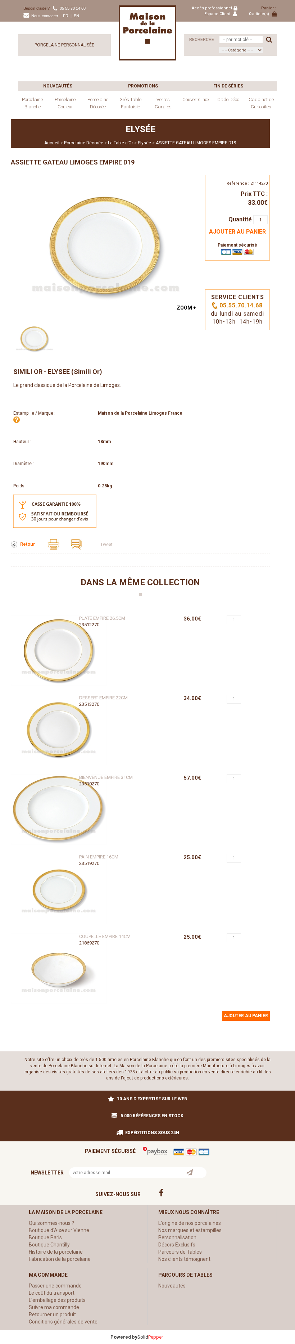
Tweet (106, 544)
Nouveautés (57, 86)
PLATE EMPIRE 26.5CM (102, 618)
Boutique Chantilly (49, 1245)
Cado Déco (228, 99)
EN (76, 16)
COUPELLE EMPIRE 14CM (105, 936)
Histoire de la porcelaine (56, 1252)
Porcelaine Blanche (32, 103)
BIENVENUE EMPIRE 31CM (106, 777)
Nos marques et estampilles (190, 1230)
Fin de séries (228, 86)
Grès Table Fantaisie (130, 103)
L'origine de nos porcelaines (189, 1223)
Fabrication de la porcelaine (60, 1259)
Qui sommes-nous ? (51, 1223)
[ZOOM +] (106, 244)
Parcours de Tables (180, 1252)
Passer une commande (55, 1286)
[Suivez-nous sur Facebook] (211, 1192)
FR (65, 16)
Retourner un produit (52, 1314)
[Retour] (14, 544)
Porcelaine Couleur (65, 103)
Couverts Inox (195, 99)
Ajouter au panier (237, 231)
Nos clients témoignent (184, 1259)
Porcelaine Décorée (97, 103)
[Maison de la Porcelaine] (147, 32)
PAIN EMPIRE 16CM (98, 857)
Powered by (123, 1337)
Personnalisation (177, 1237)
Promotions (143, 86)
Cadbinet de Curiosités (261, 103)
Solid (150, 1337)
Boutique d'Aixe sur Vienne (59, 1230)
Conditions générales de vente (63, 1322)
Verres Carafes (163, 103)
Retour (28, 544)
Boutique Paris (45, 1237)
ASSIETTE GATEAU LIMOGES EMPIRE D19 (196, 142)
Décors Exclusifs (176, 1245)
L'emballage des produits (57, 1300)
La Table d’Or (120, 142)
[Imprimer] (54, 544)
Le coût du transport (51, 1293)
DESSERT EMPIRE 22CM (103, 697)
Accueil (51, 142)
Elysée (144, 142)
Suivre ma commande (54, 1307)
